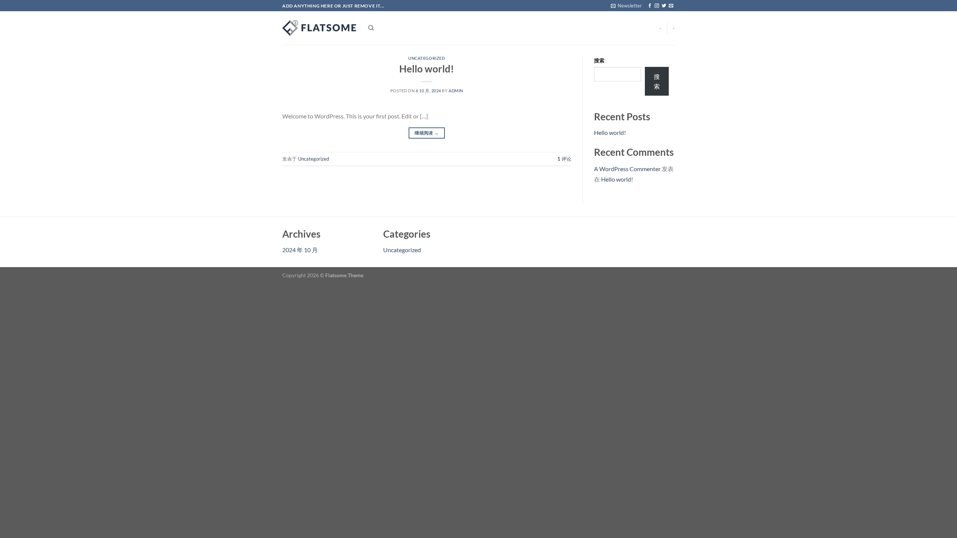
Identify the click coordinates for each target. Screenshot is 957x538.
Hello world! (426, 68)
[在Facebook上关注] (649, 6)
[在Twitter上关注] (664, 6)
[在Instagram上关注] (657, 6)
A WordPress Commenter (627, 168)
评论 (564, 159)
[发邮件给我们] (671, 6)
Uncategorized (426, 58)
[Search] (371, 28)
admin (456, 90)
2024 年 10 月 (300, 249)
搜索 (599, 60)
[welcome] (319, 28)
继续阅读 (427, 133)
